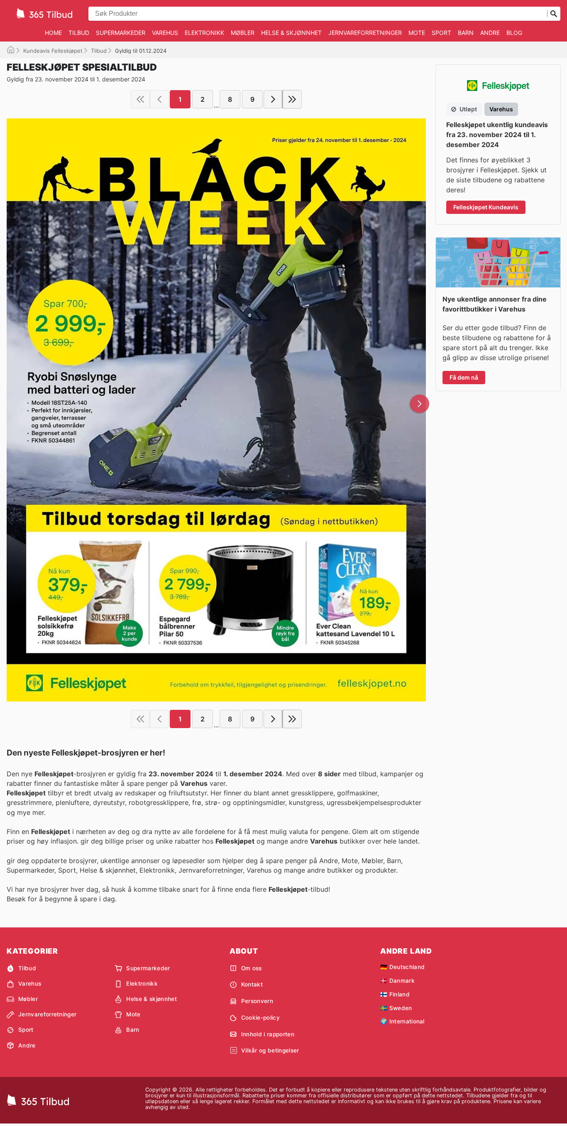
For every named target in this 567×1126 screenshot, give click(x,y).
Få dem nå (464, 377)
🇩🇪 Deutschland (402, 967)
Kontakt (252, 984)
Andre (490, 32)
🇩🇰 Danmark (397, 980)
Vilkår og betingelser (270, 1050)
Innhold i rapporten (267, 1034)
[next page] (273, 99)
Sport (441, 32)
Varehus (165, 32)
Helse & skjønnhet (291, 32)
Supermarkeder (120, 32)
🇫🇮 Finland (395, 994)
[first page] (140, 99)
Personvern (257, 1001)
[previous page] (159, 99)
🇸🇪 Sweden (396, 1008)
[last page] (292, 99)
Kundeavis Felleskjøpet (53, 50)
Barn (466, 32)
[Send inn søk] (553, 13)
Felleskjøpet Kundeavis (485, 207)
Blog (514, 32)
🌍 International (402, 1021)
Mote (416, 32)
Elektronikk (204, 32)
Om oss (251, 968)
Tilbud (78, 32)
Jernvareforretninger (365, 32)
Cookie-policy (260, 1017)
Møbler (242, 32)
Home (53, 32)
